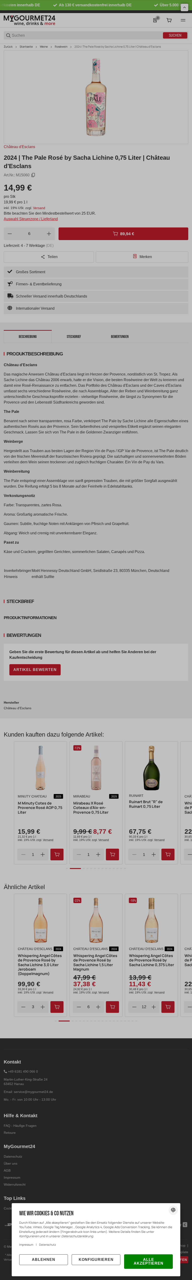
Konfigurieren (96, 1260)
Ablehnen (43, 1260)
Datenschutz (47, 1245)
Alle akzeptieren (148, 1261)
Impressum (26, 1245)
